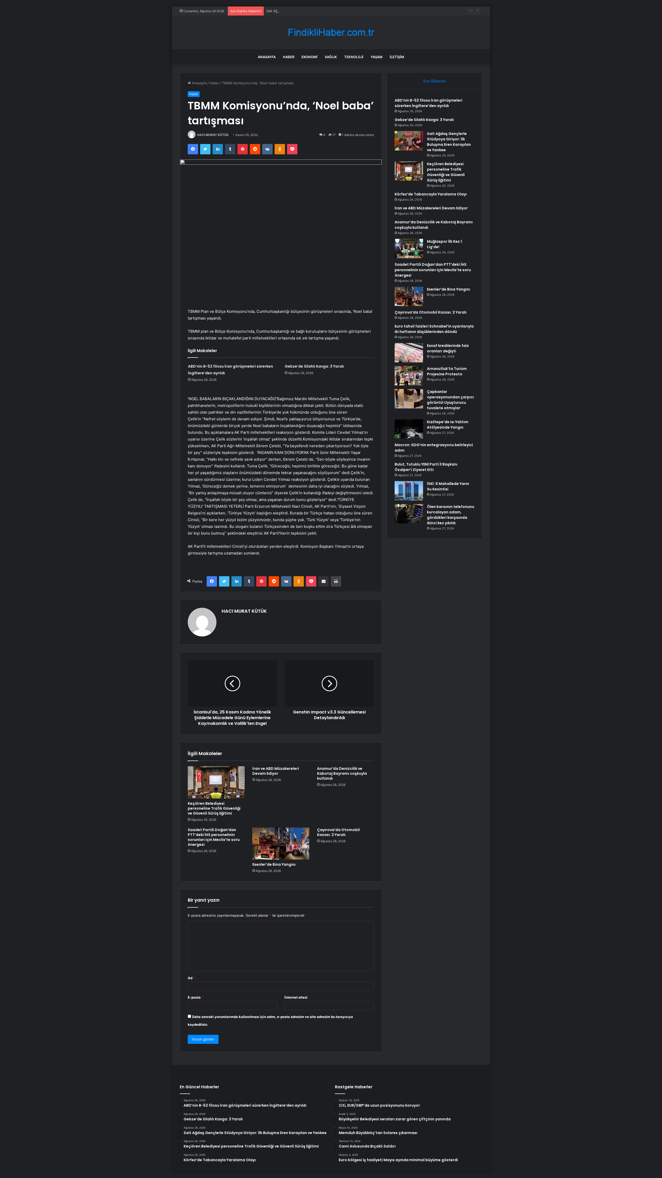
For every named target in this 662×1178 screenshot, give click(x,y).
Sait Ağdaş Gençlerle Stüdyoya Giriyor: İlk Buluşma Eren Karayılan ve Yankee (327, 11)
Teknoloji (353, 57)
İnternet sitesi (295, 997)
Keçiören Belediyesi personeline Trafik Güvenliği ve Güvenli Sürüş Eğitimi (214, 808)
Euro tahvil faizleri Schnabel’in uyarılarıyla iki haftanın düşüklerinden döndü (434, 329)
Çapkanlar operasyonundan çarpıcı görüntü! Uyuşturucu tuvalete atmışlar (450, 400)
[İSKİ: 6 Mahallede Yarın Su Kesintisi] (409, 490)
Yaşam (376, 57)
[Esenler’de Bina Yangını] (280, 843)
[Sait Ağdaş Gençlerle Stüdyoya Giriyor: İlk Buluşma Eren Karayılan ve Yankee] (409, 140)
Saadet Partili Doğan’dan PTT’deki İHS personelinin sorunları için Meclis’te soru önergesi (214, 837)
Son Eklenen (434, 81)
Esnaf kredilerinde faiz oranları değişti (448, 348)
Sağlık (331, 57)
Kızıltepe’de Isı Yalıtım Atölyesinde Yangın (447, 424)
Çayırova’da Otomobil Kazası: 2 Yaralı (338, 832)
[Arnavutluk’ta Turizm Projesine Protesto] (409, 375)
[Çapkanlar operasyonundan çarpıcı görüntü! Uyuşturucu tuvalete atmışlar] (409, 398)
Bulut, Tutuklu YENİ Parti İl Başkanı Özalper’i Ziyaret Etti (426, 467)
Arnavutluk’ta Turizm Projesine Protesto (447, 371)
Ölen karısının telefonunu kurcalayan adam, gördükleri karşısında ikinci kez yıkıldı (450, 515)
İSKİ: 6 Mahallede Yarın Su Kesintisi (448, 486)
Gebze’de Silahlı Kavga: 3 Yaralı (314, 366)
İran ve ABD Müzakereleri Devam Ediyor (275, 771)
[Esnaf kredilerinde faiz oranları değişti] (409, 352)
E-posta (195, 997)
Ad (191, 978)
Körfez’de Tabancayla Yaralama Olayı (431, 194)
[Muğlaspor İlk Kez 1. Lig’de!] (409, 248)
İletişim (397, 57)
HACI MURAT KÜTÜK (213, 135)
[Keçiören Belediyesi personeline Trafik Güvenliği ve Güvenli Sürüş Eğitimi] (216, 782)
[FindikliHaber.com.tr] (331, 32)
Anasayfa (267, 57)
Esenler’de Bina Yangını (274, 864)
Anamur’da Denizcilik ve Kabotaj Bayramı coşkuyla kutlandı (342, 773)
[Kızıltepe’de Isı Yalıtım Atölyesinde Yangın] (409, 429)
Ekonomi (310, 57)
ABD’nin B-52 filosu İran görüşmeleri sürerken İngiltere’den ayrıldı (428, 103)
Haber (288, 57)
